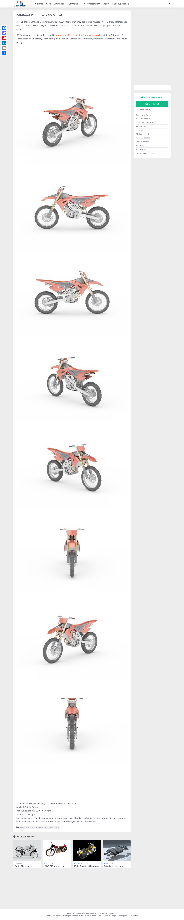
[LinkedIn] (4, 42)
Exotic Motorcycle (23, 866)
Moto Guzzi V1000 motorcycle (86, 867)
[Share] (4, 52)
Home (40, 3)
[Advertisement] (72, 64)
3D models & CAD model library (90, 916)
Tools (105, 3)
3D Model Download (80, 913)
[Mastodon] (4, 32)
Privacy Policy (102, 913)
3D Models (59, 3)
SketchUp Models (120, 3)
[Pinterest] (4, 37)
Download (154, 103)
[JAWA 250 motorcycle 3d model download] (57, 850)
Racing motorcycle (92, 35)
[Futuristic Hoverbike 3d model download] (117, 850)
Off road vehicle (74, 35)
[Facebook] (4, 27)
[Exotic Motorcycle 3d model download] (27, 850)
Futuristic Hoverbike (114, 866)
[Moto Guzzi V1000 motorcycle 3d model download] (87, 850)
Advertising (113, 913)
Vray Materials (91, 3)
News (48, 3)
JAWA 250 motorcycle (54, 866)
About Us (92, 913)
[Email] (4, 47)
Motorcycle (61, 35)
